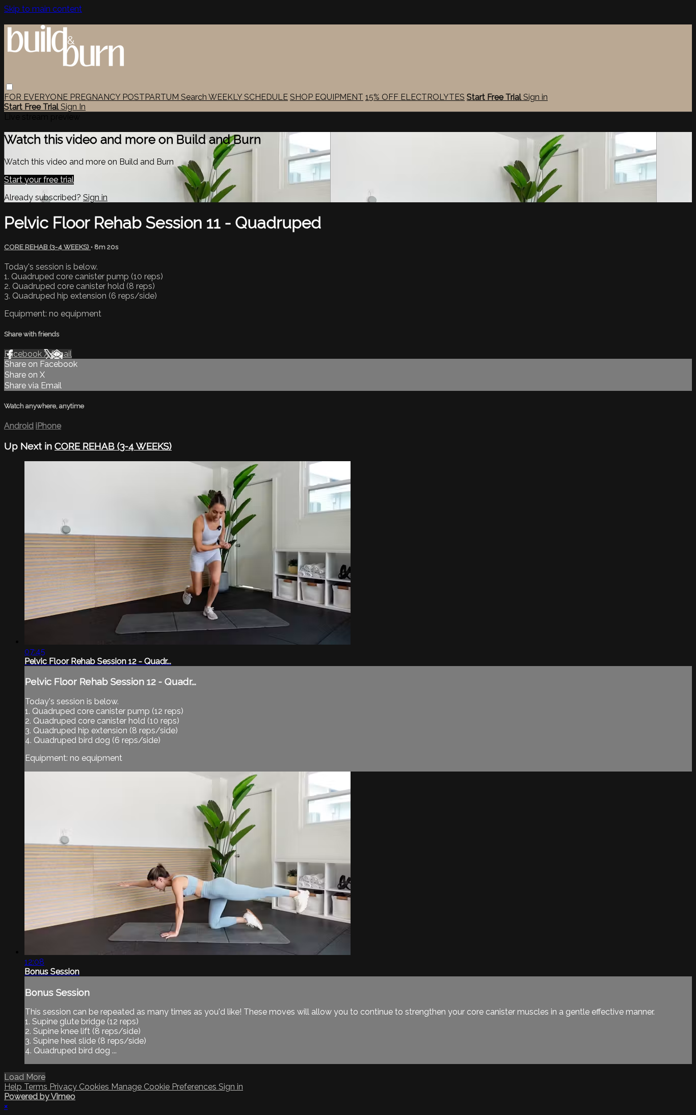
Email (61, 354)
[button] (9, 87)
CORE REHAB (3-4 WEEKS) (47, 247)
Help (14, 1087)
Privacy (64, 1087)
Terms (36, 1087)
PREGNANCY (96, 97)
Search (194, 97)
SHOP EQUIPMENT (326, 97)
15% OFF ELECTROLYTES (415, 97)
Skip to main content (43, 9)
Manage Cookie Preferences (165, 1087)
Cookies (95, 1087)
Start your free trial (39, 179)
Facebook (24, 354)
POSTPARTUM (151, 97)
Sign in (535, 97)
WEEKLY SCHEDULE (248, 97)
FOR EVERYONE (37, 97)
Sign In (73, 107)
